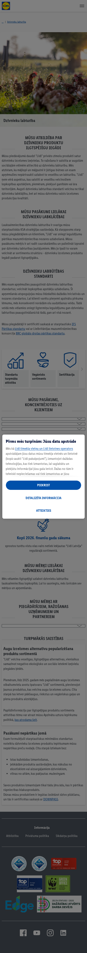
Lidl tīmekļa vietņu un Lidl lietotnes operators (44, 449)
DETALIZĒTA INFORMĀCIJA (43, 498)
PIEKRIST (43, 485)
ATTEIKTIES (43, 511)
